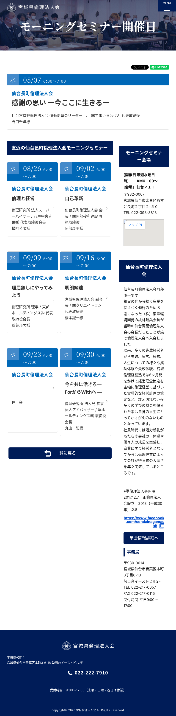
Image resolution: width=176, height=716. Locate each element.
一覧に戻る (65, 453)
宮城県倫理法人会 (33, 7)
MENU (167, 3)
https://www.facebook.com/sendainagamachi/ (144, 522)
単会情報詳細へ (143, 538)
